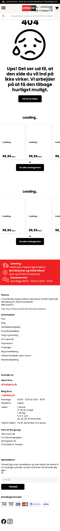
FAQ (3, 318)
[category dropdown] (3, 7)
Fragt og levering (9, 335)
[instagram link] (10, 521)
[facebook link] (3, 521)
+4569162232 (8, 395)
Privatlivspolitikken (10, 331)
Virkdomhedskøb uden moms (16, 355)
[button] (2, 473)
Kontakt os (7, 375)
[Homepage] (28, 7)
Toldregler (6, 347)
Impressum (7, 343)
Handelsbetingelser (11, 327)
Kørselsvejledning (9, 359)
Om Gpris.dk (7, 339)
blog (3, 322)
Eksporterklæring (9, 351)
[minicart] (57, 8)
